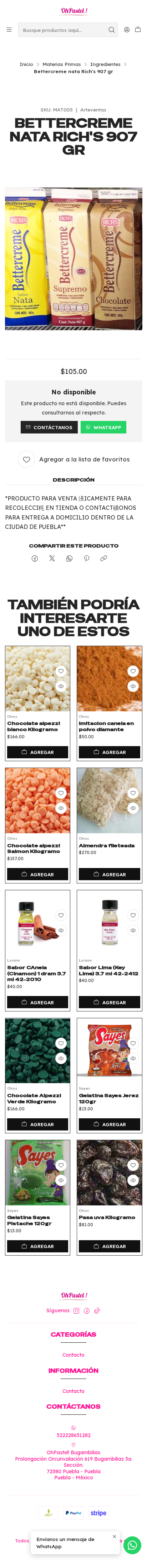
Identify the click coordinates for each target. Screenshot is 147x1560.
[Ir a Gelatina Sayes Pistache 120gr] (37, 1172)
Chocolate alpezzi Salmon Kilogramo (33, 848)
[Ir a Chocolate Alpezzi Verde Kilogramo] (37, 1051)
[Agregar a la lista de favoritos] (61, 671)
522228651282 (74, 1435)
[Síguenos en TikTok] (97, 1310)
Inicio (26, 64)
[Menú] (9, 29)
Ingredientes (105, 64)
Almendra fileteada (107, 845)
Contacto (73, 1355)
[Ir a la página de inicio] (73, 10)
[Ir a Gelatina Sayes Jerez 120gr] (109, 1051)
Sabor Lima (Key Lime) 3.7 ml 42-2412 (108, 970)
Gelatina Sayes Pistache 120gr (29, 1220)
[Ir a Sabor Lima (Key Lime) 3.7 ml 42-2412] (109, 923)
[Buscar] (112, 30)
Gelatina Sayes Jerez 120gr (109, 1098)
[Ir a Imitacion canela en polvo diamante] (109, 678)
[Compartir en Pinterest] (86, 559)
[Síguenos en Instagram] (76, 1310)
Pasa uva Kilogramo (107, 1217)
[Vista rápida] (61, 686)
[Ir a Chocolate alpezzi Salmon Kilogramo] (37, 800)
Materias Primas (61, 64)
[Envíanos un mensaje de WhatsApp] (132, 1545)
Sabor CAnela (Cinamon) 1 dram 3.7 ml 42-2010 (36, 973)
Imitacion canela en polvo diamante (106, 726)
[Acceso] (127, 29)
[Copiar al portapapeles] (104, 559)
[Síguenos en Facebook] (86, 1310)
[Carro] (138, 29)
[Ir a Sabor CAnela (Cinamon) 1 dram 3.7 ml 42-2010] (37, 923)
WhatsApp (107, 427)
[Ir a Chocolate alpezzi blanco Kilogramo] (37, 678)
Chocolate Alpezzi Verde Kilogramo (34, 1098)
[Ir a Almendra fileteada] (109, 800)
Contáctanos (53, 427)
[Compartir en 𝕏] (52, 559)
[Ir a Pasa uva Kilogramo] (109, 1172)
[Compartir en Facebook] (35, 559)
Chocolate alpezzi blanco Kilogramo (33, 726)
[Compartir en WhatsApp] (69, 559)
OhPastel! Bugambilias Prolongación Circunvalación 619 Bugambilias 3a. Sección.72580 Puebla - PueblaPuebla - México (73, 1465)
